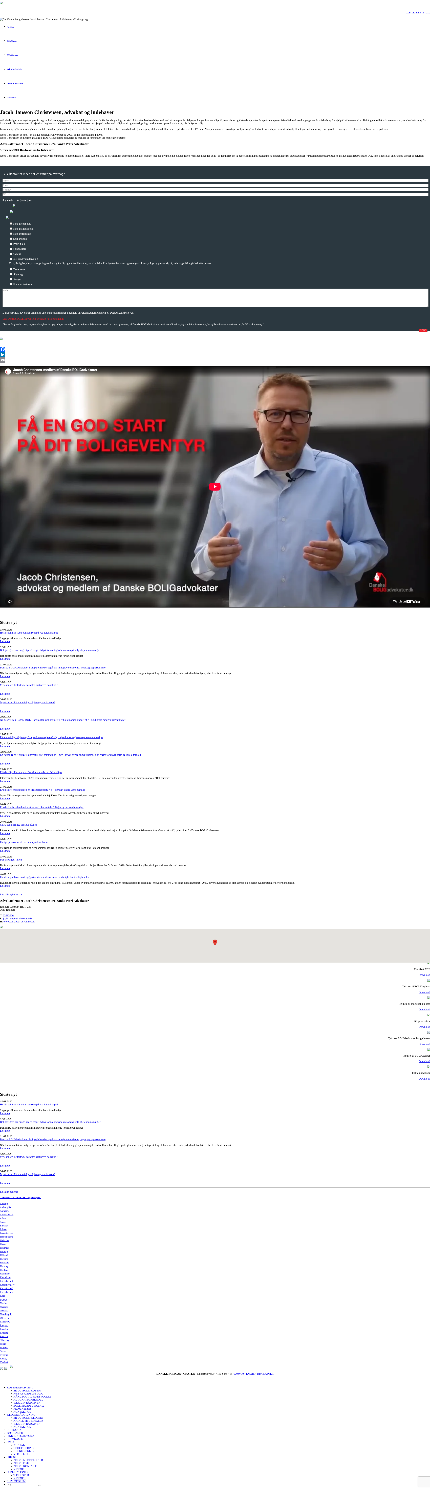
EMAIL (250, 1373)
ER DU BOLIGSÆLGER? (28, 1417)
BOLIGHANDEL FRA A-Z (28, 1405)
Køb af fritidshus (22, 233)
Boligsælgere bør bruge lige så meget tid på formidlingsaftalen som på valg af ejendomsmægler (50, 650)
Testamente (19, 269)
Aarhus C (4, 1211)
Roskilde (4, 1329)
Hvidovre (4, 1270)
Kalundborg (5, 1277)
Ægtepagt (18, 274)
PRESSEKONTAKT (24, 1466)
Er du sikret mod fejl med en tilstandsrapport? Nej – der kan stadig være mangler (42, 789)
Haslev (3, 1244)
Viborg (3, 1358)
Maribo (3, 1303)
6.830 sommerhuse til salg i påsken (18, 824)
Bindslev (4, 1225)
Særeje (16, 279)
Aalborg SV (5, 1207)
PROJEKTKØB (22, 1408)
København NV (7, 1285)
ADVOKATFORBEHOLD (28, 1399)
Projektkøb (19, 243)
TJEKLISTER (21, 1475)
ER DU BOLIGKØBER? (27, 1390)
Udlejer (17, 253)
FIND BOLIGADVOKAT (21, 1435)
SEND (423, 330)
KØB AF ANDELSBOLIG (28, 1393)
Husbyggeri (19, 248)
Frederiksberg (6, 1233)
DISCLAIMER (265, 1373)
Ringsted (4, 1325)
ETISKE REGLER (23, 1451)
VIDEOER (19, 1469)
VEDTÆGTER (21, 1454)
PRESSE (11, 1457)
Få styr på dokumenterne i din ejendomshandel (24, 842)
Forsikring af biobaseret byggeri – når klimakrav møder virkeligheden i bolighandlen (44, 877)
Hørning (4, 1266)
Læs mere (5, 641)
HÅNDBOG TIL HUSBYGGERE (32, 1396)
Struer (3, 1351)
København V (6, 1292)
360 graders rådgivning (25, 259)
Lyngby (3, 1299)
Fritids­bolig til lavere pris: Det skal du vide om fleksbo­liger (31, 772)
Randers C (5, 1321)
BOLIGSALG (14, 1429)
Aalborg (4, 1203)
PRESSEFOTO (21, 1463)
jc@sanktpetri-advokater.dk (17, 918)
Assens (3, 1222)
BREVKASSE (15, 1438)
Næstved (4, 1310)
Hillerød (4, 1255)
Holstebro (4, 1262)
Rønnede (4, 1336)
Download (424, 974)
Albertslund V (6, 1214)
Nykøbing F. (6, 1314)
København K (6, 1281)
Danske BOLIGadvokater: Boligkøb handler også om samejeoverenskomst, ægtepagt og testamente (52, 667)
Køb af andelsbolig (23, 228)
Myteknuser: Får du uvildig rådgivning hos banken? (27, 702)
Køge (2, 1296)
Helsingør (4, 1248)
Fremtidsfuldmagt (22, 284)
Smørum (4, 1347)
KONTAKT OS (22, 1411)
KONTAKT (20, 1445)
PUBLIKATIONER (17, 1472)
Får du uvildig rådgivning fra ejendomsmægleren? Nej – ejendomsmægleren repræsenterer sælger (51, 737)
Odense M (5, 1318)
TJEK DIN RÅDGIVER (26, 1402)
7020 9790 (238, 1373)
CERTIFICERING (23, 1448)
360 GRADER (15, 1432)
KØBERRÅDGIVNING (20, 1387)
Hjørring (4, 1259)
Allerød (3, 1218)
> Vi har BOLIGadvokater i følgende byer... (20, 1197)
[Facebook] (215, 349)
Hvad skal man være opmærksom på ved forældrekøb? (29, 632)
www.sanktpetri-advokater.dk (19, 921)
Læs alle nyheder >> (11, 894)
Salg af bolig (20, 238)
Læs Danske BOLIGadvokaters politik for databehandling (33, 318)
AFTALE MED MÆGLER (28, 1420)
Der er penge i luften (11, 859)
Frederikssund (6, 1237)
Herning (4, 1251)
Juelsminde (5, 1273)
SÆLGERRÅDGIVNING (21, 1414)
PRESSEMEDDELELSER (28, 1460)
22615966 (8, 915)
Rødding (4, 1333)
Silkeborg (4, 1340)
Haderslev (4, 1240)
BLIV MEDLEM (16, 1481)
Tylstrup (4, 1355)
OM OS (11, 1441)
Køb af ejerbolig (22, 223)
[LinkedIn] (215, 354)
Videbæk (4, 1362)
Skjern (3, 1344)
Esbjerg (3, 1229)
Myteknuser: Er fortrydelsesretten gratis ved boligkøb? (28, 685)
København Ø (6, 1288)
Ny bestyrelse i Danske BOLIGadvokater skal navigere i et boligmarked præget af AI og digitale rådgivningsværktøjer (62, 719)
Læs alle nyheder (9, 1191)
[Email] (215, 360)
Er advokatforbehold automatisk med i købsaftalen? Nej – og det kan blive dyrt (41, 807)
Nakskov (4, 1307)
